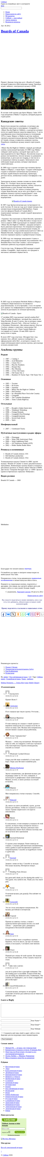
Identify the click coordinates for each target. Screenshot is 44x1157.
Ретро (7, 1093)
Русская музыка (11, 1099)
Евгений (13, 858)
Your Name (35, 1021)
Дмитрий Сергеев (24, 592)
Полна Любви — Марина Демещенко (19, 1056)
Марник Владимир (17, 768)
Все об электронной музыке (11, 1147)
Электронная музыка (13, 1107)
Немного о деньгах (12, 1077)
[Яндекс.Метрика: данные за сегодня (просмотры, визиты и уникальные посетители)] (8, 1139)
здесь (3, 144)
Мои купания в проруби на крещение (19, 1058)
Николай (13, 800)
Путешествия (10, 1085)
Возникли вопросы (12, 22)
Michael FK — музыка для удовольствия (20, 1048)
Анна (12, 934)
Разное (8, 1087)
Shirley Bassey (34, 683)
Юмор (7, 1111)
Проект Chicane (11, 667)
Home (7, 12)
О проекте (9, 1081)
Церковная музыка (12, 1105)
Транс (23, 679)
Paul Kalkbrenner (11, 671)
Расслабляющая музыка (18, 677)
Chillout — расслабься (13, 18)
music (3, 679)
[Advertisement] (22, 57)
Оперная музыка (11, 1083)
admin (5, 677)
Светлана (14, 706)
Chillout (40, 677)
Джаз (7, 1069)
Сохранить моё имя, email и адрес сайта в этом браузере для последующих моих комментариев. (20, 1034)
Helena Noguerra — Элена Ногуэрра (14, 683)
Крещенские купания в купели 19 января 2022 (23, 1050)
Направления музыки (13, 1075)
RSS (2, 6)
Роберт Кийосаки (12, 1095)
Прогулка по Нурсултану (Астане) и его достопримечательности (20, 1053)
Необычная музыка (12, 1079)
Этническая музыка (13, 1109)
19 (30, 677)
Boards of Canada (15, 31)
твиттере (28, 569)
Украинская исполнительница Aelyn (19, 669)
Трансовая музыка (12, 1103)
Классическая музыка (13, 1071)
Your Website (35, 1029)
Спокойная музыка (13, 679)
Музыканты (10, 16)
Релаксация (9, 673)
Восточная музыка (12, 1067)
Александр (14, 902)
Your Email (35, 1025)
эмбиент (30, 679)
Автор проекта (11, 20)
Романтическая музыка (14, 1097)
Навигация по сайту (13, 14)
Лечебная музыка (12, 1073)
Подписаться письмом (14, 1135)
